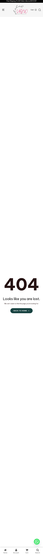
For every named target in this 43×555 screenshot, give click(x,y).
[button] (39, 10)
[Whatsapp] (37, 542)
